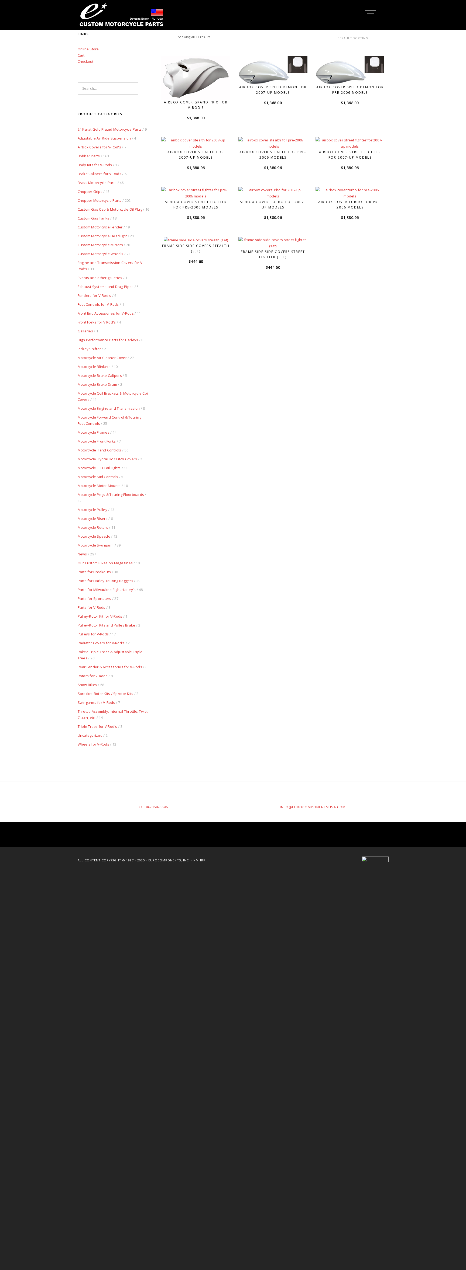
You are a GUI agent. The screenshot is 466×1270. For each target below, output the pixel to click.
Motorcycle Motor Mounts (99, 485)
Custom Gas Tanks (93, 218)
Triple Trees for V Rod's (97, 726)
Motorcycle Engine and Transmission (109, 408)
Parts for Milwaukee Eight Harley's (107, 589)
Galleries (85, 331)
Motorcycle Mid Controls (98, 476)
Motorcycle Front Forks (97, 441)
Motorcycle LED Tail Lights (99, 467)
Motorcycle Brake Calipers (100, 375)
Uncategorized (90, 735)
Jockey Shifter (89, 348)
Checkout (86, 61)
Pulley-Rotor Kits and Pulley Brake (106, 625)
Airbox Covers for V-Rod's (99, 147)
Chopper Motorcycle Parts (100, 200)
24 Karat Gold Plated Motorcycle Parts (110, 129)
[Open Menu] (370, 15)
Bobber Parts (89, 156)
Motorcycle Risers (93, 518)
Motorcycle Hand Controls (99, 450)
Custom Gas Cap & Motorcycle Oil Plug (110, 209)
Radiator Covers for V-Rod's (101, 643)
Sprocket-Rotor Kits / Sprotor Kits (105, 693)
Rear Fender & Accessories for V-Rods (110, 666)
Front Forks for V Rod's (97, 322)
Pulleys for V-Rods (93, 634)
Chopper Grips (90, 191)
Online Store (88, 49)
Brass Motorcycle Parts (97, 182)
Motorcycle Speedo (94, 536)
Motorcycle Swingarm (96, 545)
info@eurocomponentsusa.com (313, 807)
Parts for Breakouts (94, 571)
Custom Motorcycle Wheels (101, 253)
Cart (81, 55)
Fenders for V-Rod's (94, 295)
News (82, 554)
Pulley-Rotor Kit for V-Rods (100, 616)
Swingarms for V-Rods (96, 702)
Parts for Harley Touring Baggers (105, 580)
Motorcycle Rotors (93, 527)
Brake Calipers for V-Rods (100, 173)
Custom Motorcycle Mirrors (100, 244)
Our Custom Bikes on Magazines (105, 563)
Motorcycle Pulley (92, 509)
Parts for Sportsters (94, 598)
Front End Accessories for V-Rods (106, 313)
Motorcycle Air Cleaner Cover (102, 357)
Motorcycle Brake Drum (97, 384)
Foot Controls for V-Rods (98, 304)
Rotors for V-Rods (93, 675)
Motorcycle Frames (93, 432)
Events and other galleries (100, 277)
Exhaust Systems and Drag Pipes (106, 286)
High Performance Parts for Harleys (108, 339)
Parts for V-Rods (91, 607)
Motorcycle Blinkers (94, 366)
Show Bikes (87, 684)
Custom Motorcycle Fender (100, 227)
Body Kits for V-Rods (95, 164)
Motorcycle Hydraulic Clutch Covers (107, 459)
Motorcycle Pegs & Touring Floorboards (111, 494)
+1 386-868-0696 (153, 807)
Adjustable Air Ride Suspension (104, 138)
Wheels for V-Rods (93, 744)
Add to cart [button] (198, 89)
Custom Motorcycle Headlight (102, 236)
